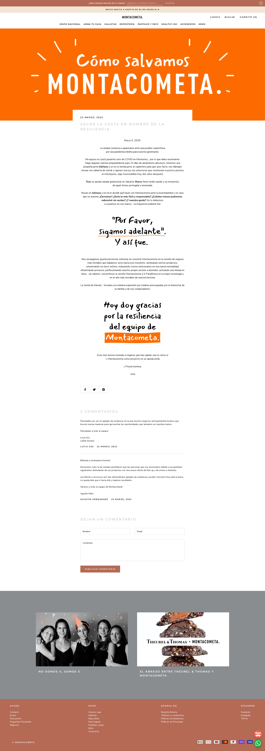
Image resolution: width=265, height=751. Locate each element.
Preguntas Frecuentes (20, 721)
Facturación (15, 718)
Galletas (92, 715)
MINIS (202, 24)
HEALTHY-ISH (169, 24)
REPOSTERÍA (127, 24)
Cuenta (215, 17)
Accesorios (93, 731)
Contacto (14, 712)
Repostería (93, 718)
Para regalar (94, 721)
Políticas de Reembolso (172, 718)
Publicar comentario (100, 569)
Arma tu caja (94, 712)
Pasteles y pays (96, 725)
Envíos (13, 715)
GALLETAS (110, 24)
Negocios (14, 725)
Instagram (246, 715)
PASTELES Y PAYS (148, 24)
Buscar (230, 17)
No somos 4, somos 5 (59, 671)
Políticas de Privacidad (172, 721)
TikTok (244, 718)
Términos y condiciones (172, 715)
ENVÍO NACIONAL (70, 24)
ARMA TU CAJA (92, 24)
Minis (90, 728)
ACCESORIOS (188, 24)
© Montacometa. (23, 742)
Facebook (245, 712)
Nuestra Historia (169, 712)
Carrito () (248, 17)
